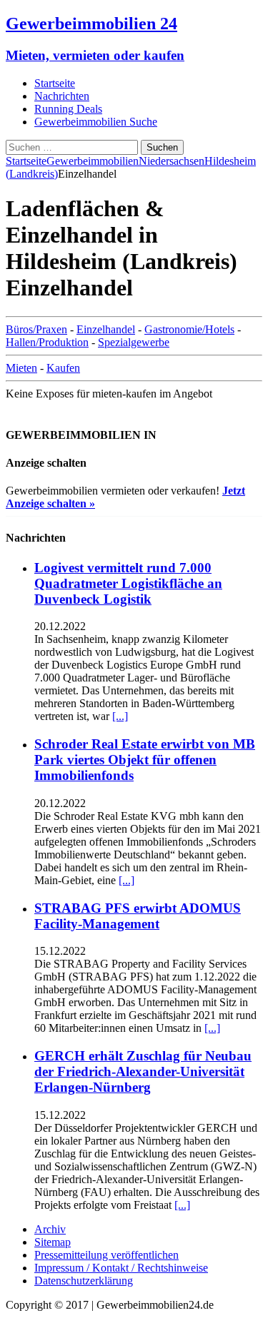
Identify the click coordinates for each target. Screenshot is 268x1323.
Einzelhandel (105, 329)
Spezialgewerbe (133, 342)
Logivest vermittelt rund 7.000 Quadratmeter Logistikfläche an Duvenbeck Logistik (128, 583)
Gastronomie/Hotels (189, 329)
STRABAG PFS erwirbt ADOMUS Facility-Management (137, 916)
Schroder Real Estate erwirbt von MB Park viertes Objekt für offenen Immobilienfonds (144, 759)
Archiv (50, 1229)
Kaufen (63, 368)
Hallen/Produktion (47, 342)
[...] (120, 716)
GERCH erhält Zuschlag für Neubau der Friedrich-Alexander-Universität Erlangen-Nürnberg (143, 1071)
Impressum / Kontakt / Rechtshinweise (121, 1268)
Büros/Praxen (36, 329)
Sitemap (52, 1242)
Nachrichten (61, 96)
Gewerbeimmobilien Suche (95, 122)
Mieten (21, 368)
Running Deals (68, 109)
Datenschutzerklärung (83, 1280)
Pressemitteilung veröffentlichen (106, 1255)
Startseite (54, 83)
